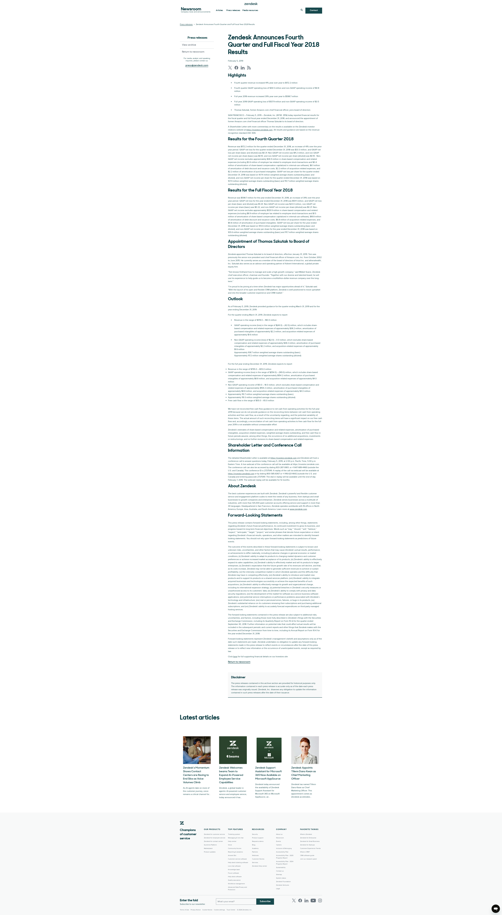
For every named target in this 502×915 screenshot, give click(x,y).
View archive (189, 45)
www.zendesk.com (298, 509)
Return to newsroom (193, 52)
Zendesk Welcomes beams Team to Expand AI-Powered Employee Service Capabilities (231, 775)
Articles (219, 10)
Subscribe (265, 901)
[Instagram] (320, 900)
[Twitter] (294, 900)
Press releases (233, 10)
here (235, 656)
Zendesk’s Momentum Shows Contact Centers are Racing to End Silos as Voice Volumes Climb (196, 775)
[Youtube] (313, 900)
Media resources (250, 10)
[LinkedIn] (306, 900)
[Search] (301, 9)
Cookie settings (219, 910)
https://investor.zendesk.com (259, 130)
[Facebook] (300, 900)
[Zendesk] (182, 827)
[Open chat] (496, 909)
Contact (314, 10)
